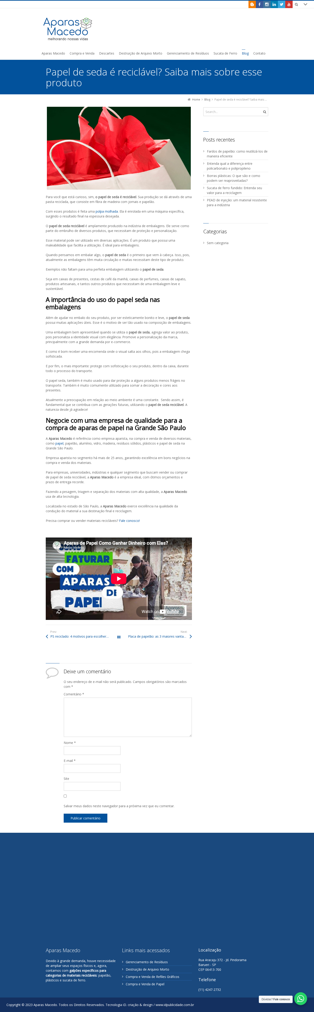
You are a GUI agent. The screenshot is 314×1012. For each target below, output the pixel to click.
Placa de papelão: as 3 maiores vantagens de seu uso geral (160, 636)
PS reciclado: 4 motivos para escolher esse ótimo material (84, 636)
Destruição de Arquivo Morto (147, 969)
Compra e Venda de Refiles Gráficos (152, 976)
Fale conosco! (129, 520)
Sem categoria (217, 243)
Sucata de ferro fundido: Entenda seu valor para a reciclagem (234, 190)
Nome (70, 742)
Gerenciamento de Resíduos (147, 962)
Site (66, 778)
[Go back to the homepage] (68, 29)
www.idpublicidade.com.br (175, 1005)
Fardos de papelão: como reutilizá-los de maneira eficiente (237, 153)
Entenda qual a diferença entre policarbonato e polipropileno (229, 166)
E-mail (70, 760)
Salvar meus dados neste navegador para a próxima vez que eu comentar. (119, 806)
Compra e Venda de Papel (145, 984)
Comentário (74, 694)
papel (59, 443)
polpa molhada (107, 211)
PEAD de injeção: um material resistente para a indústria (237, 202)
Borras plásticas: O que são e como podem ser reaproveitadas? (233, 178)
